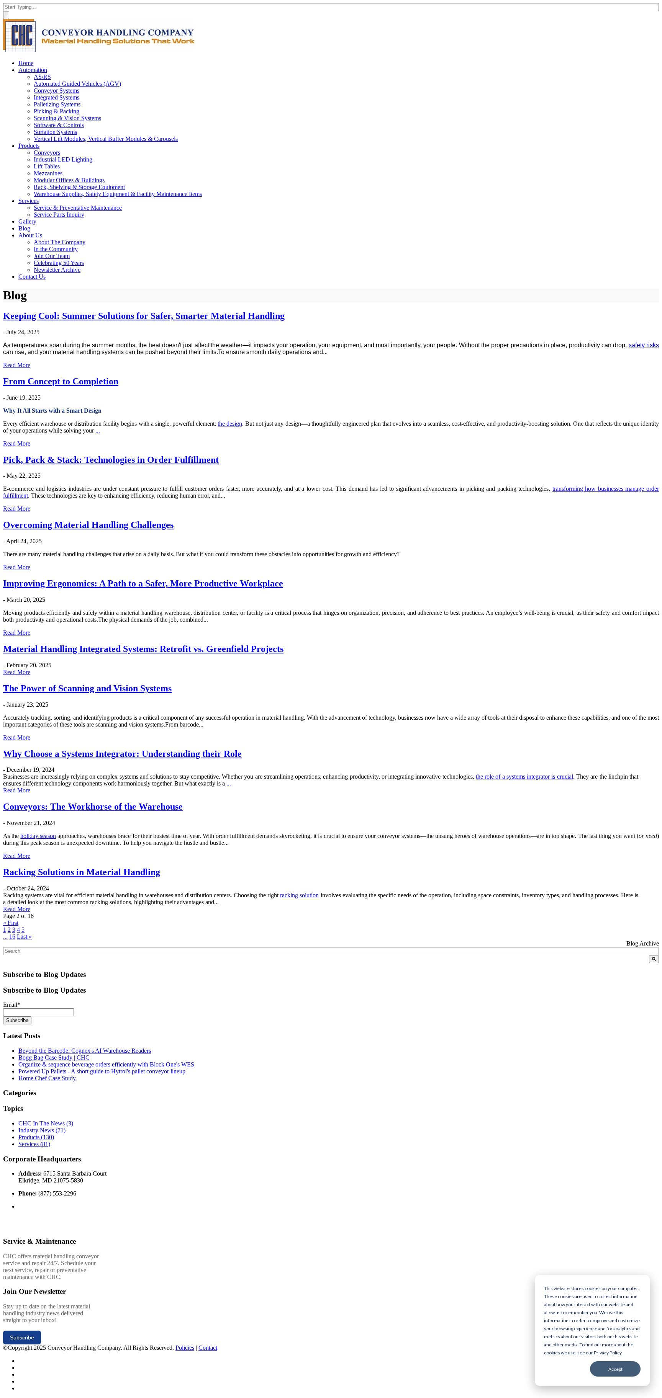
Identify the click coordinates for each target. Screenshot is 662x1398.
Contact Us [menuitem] (32, 276)
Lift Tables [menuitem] (47, 166)
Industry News (42, 1130)
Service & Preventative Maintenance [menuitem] (78, 207)
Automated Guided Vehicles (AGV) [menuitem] (77, 83)
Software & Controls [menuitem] (59, 125)
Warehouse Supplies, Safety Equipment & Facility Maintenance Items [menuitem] (118, 194)
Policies (184, 1347)
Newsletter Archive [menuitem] (57, 269)
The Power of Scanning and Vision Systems (87, 688)
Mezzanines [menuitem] (48, 173)
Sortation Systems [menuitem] (55, 132)
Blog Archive (642, 943)
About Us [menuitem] (30, 235)
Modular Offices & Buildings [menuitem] (69, 180)
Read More (16, 365)
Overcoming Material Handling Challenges (88, 525)
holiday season (38, 836)
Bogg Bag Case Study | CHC (54, 1057)
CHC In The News (45, 1123)
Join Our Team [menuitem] (52, 256)
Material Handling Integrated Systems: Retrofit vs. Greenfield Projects (143, 649)
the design (230, 423)
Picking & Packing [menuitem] (56, 111)
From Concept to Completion (60, 381)
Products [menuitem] (28, 145)
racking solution (299, 895)
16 (12, 936)
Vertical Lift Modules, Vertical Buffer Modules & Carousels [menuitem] (106, 139)
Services (34, 1144)
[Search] (654, 959)
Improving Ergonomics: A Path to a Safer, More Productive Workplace (143, 583)
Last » (24, 936)
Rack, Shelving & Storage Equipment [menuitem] (79, 187)
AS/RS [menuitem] (42, 76)
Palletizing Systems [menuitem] (57, 104)
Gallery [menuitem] (27, 221)
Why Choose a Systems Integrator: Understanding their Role (122, 754)
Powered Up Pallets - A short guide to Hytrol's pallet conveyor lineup (101, 1071)
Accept (615, 1369)
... (97, 430)
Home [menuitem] (25, 63)
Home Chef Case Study (47, 1078)
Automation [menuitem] (32, 70)
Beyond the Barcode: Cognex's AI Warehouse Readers (84, 1050)
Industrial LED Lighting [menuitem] (63, 159)
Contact (207, 1347)
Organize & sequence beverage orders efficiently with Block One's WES (106, 1064)
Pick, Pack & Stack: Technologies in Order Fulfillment (111, 460)
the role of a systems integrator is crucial (524, 776)
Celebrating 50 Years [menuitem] (59, 263)
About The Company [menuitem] (59, 242)
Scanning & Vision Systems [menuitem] (67, 118)
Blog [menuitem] (24, 228)
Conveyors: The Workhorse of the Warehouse (93, 807)
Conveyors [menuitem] (47, 152)
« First (10, 922)
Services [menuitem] (28, 201)
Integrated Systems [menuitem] (56, 97)
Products (36, 1137)
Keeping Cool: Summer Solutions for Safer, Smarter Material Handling (144, 316)
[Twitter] (20, 1360)
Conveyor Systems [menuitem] (56, 90)
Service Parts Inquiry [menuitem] (59, 214)
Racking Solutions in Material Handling (81, 872)
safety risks (644, 345)
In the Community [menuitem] (56, 249)
